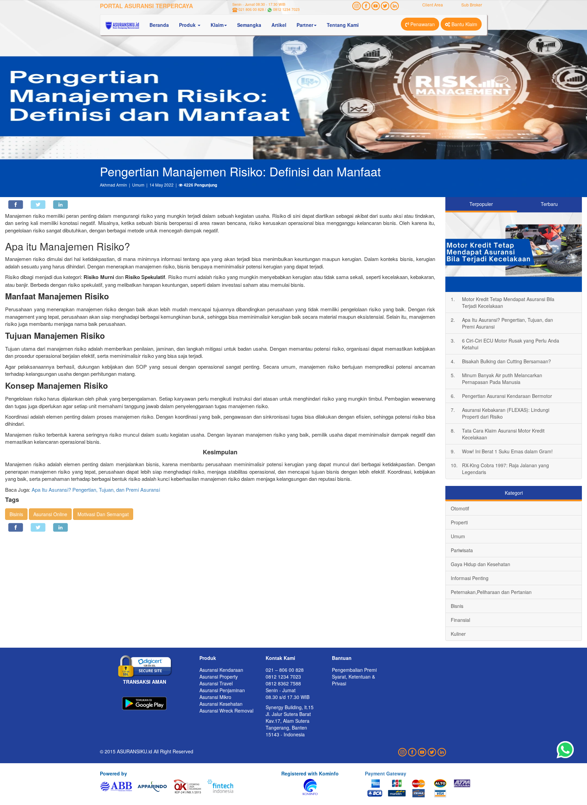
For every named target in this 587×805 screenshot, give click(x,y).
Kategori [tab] (514, 492)
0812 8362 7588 (283, 683)
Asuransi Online (50, 514)
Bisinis (16, 514)
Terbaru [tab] (549, 203)
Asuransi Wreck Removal (226, 710)
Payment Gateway (385, 773)
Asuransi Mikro (215, 697)
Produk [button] (188, 24)
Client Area (432, 4)
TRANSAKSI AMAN (144, 681)
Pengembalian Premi (354, 669)
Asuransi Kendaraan (221, 669)
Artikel (278, 24)
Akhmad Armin (113, 185)
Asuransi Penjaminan (222, 690)
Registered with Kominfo (310, 773)
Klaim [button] (217, 24)
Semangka (249, 24)
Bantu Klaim (463, 24)
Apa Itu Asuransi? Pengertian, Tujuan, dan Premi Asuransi (96, 489)
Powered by (113, 773)
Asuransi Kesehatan (221, 703)
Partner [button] (305, 24)
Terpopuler (481, 203)
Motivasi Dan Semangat (103, 514)
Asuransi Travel (216, 683)
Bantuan (342, 657)
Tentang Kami (343, 24)
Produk (207, 657)
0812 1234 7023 (286, 9)
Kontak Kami (280, 657)
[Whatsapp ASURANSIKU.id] (565, 750)
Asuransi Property (218, 676)
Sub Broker (471, 4)
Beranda (159, 24)
